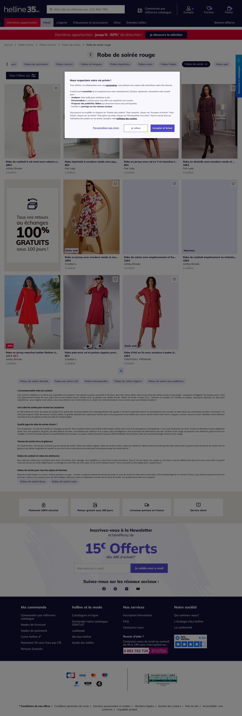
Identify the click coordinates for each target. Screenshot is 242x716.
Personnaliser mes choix (106, 128)
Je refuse (135, 128)
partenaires (111, 85)
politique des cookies (127, 118)
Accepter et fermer (163, 128)
